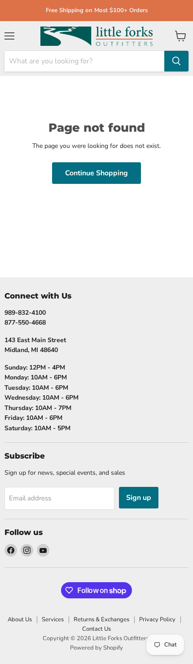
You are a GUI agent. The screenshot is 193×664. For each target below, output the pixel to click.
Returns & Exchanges (101, 619)
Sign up (138, 498)
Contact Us (96, 629)
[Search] (176, 61)
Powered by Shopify (96, 648)
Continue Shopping (96, 173)
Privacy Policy (157, 619)
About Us (20, 619)
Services (53, 619)
